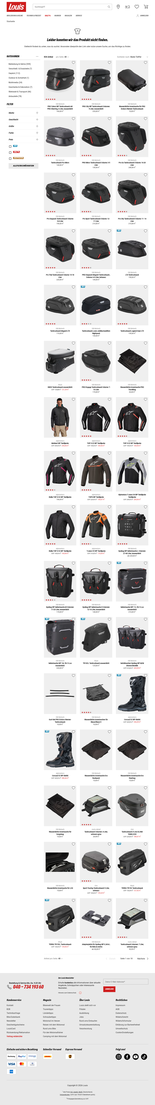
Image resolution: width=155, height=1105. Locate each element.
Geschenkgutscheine (15, 1025)
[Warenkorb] (145, 7)
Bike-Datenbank (13, 1017)
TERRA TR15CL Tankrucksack (60, 944)
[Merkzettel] (136, 7)
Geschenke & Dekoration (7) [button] (20, 87)
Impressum (120, 1005)
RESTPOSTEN (18, 158)
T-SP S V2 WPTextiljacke (96, 443)
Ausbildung (84, 1013)
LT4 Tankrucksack (132, 275)
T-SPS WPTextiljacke (96, 497)
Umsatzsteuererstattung (89, 1025)
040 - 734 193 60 (28, 987)
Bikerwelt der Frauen (51, 1005)
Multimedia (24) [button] (15, 82)
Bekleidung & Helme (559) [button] (20, 64)
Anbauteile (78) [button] (15, 96)
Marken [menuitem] (57, 16)
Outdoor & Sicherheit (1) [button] (19, 78)
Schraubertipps (49, 1017)
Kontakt (10, 1005)
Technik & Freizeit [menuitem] (34, 16)
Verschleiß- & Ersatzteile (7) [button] (20, 68)
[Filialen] (118, 7)
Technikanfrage (13, 1013)
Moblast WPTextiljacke (60, 443)
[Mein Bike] (127, 7)
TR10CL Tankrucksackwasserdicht (96, 663)
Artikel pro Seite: (51, 958)
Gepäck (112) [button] (14, 73)
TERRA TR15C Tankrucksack (132, 888)
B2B (8, 1009)
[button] (109, 7)
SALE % (16, 152)
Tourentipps (48, 1009)
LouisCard (11, 1028)
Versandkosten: (65, 1095)
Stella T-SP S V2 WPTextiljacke (60, 497)
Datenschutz (121, 1013)
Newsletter (11, 1021)
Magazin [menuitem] (68, 16)
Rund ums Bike (49, 1028)
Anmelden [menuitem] (144, 16)
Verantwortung (85, 1028)
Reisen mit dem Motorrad (54, 1025)
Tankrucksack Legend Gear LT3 (132, 331)
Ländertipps (48, 1013)
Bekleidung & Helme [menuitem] (15, 16)
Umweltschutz (122, 1028)
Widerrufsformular (123, 1021)
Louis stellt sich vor (87, 1005)
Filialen (82, 1009)
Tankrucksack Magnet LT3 (60, 331)
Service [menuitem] (79, 16)
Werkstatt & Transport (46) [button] (20, 92)
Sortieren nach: (123, 57)
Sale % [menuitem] (47, 16)
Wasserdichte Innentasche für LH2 (60, 888)
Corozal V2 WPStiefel (132, 720)
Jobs (81, 1017)
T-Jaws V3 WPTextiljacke (96, 551)
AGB (117, 1009)
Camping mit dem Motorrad (55, 1036)
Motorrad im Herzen (51, 1021)
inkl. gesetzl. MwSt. (76, 1092)
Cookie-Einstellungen (124, 1032)
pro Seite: (60, 57)
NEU (15, 146)
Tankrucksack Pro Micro (60, 163)
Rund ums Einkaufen (88, 1021)
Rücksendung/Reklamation (18, 1032)
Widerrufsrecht (122, 1017)
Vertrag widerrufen (14, 1036)
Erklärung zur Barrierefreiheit (128, 1025)
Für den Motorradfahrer (53, 1032)
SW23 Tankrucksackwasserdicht (60, 387)
